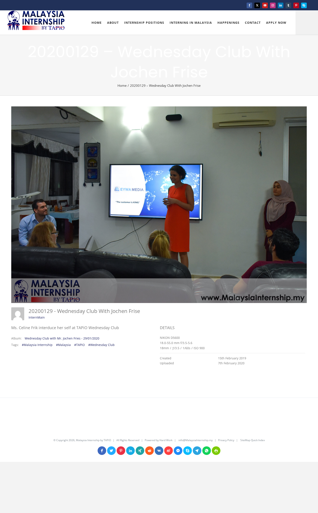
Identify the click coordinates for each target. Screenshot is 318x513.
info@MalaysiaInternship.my (195, 440)
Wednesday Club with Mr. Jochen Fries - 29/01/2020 (62, 338)
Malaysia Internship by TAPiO (93, 440)
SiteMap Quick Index (252, 440)
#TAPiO (79, 345)
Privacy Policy (226, 440)
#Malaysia (63, 345)
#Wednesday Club (101, 345)
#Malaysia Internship (37, 345)
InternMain (37, 317)
